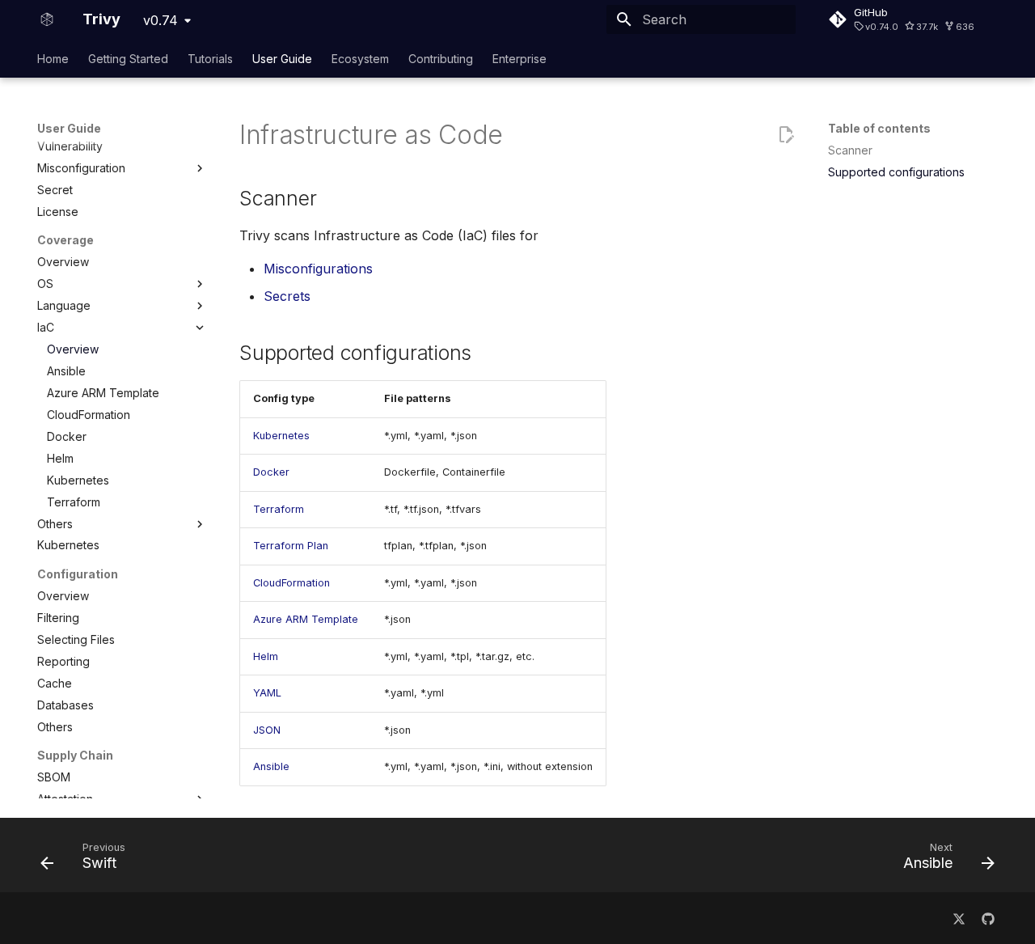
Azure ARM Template (305, 619)
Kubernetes (281, 436)
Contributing (440, 59)
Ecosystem (360, 59)
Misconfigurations (318, 268)
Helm (265, 656)
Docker (271, 472)
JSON (267, 730)
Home (53, 59)
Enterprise (519, 59)
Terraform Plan (290, 546)
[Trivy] (47, 19)
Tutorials (210, 59)
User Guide (282, 59)
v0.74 (160, 20)
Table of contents (879, 128)
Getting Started (128, 59)
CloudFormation (291, 583)
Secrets (287, 296)
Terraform (278, 509)
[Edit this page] (786, 135)
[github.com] (988, 918)
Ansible (271, 766)
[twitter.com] (959, 918)
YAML (267, 693)
